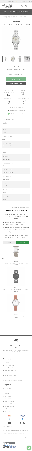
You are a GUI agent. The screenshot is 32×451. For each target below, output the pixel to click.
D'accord (22, 242)
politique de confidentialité (20, 237)
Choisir (9, 242)
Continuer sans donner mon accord (20, 207)
